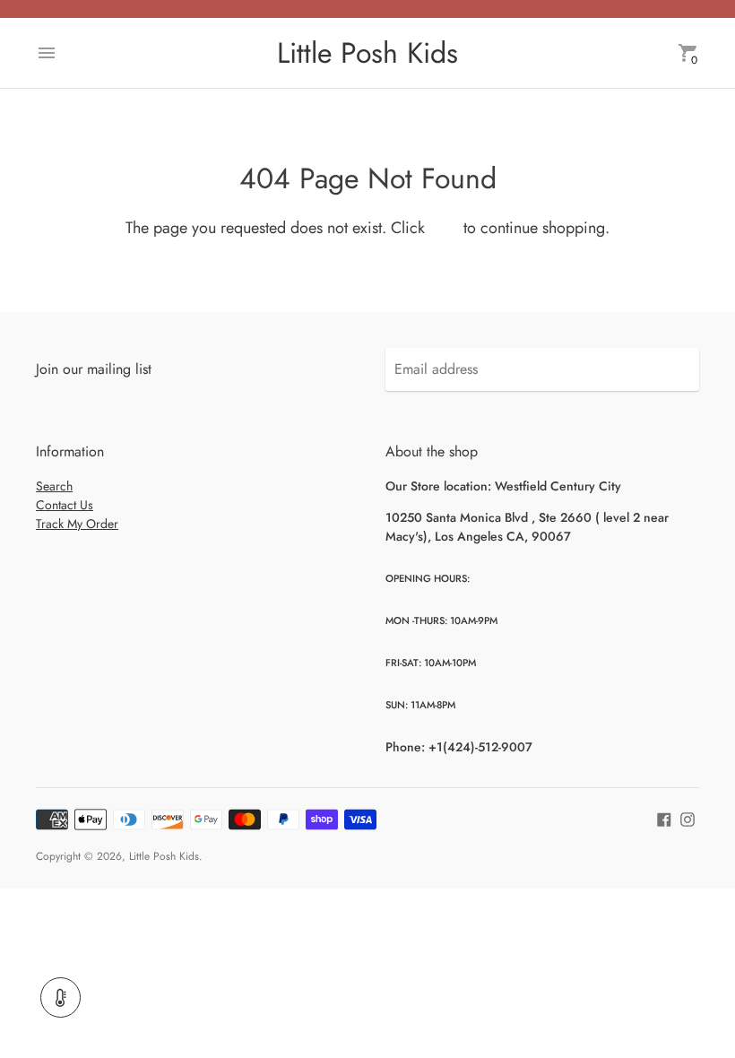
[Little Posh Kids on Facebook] (664, 817)
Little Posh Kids (164, 856)
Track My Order (77, 524)
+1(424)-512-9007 (480, 747)
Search (54, 486)
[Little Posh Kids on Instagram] (687, 817)
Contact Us (64, 505)
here (444, 227)
